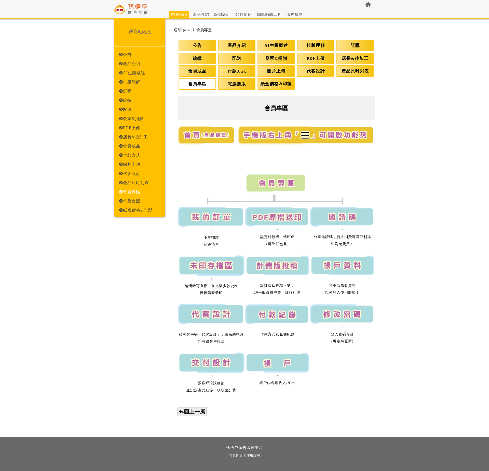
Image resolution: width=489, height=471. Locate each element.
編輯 (197, 58)
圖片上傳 (276, 71)
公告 (197, 45)
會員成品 (197, 71)
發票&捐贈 (276, 58)
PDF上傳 (316, 58)
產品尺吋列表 (355, 71)
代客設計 (316, 71)
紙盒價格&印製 (276, 83)
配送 (236, 58)
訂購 (355, 45)
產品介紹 (237, 45)
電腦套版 (237, 83)
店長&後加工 (355, 58)
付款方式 (237, 71)
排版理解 (316, 45)
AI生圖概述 (276, 45)
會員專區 (197, 83)
